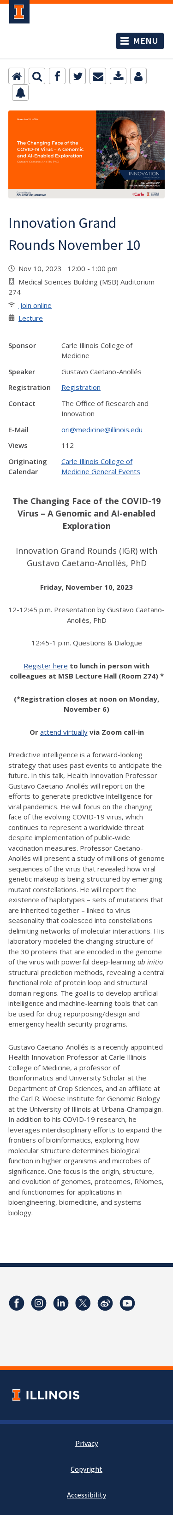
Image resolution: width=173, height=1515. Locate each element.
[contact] (138, 76)
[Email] (97, 76)
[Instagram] (39, 1303)
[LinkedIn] (61, 1303)
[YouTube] (127, 1303)
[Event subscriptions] (20, 92)
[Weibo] (105, 1303)
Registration (81, 387)
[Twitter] (77, 76)
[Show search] (37, 76)
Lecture (30, 318)
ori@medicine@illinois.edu (102, 429)
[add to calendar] (118, 76)
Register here (46, 665)
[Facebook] (57, 76)
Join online (35, 305)
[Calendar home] (16, 76)
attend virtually (64, 732)
